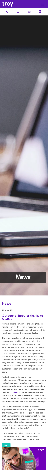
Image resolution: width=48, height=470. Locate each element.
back (6, 445)
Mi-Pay (16, 392)
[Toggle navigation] (42, 4)
